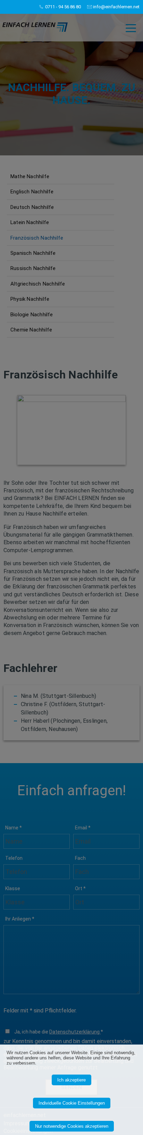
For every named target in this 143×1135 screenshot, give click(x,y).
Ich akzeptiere (71, 1080)
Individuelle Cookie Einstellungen (72, 1103)
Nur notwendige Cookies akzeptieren (71, 1126)
